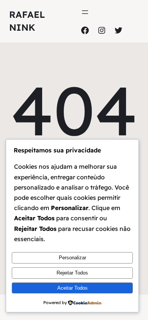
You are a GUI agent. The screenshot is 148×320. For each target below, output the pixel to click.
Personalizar (72, 257)
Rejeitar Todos (72, 273)
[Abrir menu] (85, 12)
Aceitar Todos (72, 288)
